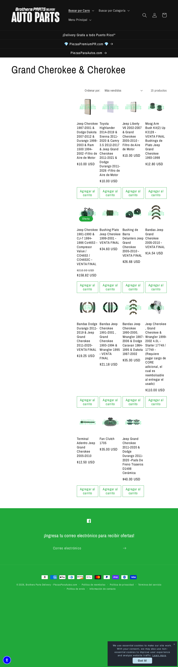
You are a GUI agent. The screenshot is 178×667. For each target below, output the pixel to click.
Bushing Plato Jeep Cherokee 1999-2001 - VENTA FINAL (110, 236)
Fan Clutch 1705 (107, 441)
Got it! (142, 660)
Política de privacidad (122, 584)
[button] (81, 10)
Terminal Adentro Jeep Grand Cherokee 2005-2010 (86, 447)
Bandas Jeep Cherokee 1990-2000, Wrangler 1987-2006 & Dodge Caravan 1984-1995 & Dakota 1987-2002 (133, 339)
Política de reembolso (94, 584)
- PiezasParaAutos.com (64, 584)
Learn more (159, 655)
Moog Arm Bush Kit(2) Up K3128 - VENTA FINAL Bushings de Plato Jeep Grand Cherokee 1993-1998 (155, 140)
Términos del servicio (149, 584)
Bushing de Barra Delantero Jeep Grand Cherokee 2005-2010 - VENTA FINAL (133, 242)
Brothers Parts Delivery (38, 584)
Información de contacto (103, 588)
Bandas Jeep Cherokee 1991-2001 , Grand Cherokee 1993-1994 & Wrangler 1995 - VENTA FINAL (110, 341)
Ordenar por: (92, 90)
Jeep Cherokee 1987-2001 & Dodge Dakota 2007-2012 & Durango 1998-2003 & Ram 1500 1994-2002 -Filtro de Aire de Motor (87, 140)
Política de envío (76, 588)
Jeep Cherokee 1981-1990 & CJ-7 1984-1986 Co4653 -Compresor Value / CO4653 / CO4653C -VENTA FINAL (87, 247)
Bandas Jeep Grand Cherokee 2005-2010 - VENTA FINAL (155, 238)
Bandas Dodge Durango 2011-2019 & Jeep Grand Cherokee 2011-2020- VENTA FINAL (87, 337)
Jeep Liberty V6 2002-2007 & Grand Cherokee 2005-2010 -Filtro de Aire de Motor (132, 136)
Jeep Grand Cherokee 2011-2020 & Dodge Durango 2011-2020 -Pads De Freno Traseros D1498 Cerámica (133, 456)
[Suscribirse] (125, 548)
